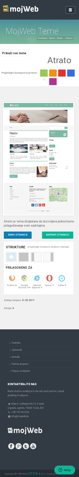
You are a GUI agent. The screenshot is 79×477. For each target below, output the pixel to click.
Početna (42, 38)
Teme (51, 38)
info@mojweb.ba (20, 416)
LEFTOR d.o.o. (37, 473)
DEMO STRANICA (17, 234)
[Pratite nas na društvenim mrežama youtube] (33, 446)
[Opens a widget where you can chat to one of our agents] (64, 470)
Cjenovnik (17, 350)
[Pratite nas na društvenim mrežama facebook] (11, 446)
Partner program (20, 364)
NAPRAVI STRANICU (57, 234)
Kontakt (16, 357)
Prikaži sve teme (14, 53)
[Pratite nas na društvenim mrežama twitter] (26, 446)
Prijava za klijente (21, 371)
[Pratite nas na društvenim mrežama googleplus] (19, 446)
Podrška (16, 343)
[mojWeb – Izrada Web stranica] (21, 9)
